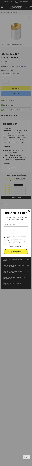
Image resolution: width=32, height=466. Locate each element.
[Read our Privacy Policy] (27, 240)
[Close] (29, 211)
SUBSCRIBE (16, 252)
